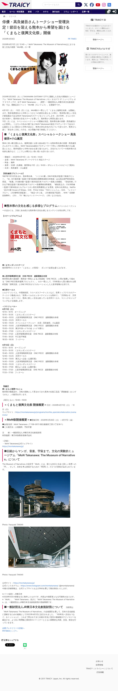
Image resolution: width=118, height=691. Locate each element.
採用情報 (99, 665)
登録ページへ (98, 39)
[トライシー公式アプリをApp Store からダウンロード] (16, 668)
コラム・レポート (70, 11)
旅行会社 (56, 11)
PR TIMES (72, 39)
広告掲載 (100, 672)
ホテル (46, 11)
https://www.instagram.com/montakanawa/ (39, 585)
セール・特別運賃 (16, 11)
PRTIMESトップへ (10, 631)
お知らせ (99, 661)
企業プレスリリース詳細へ (13, 628)
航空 (4, 11)
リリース (12, 16)
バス (37, 11)
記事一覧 (85, 11)
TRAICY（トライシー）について (99, 668)
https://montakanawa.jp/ (13, 446)
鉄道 (30, 11)
